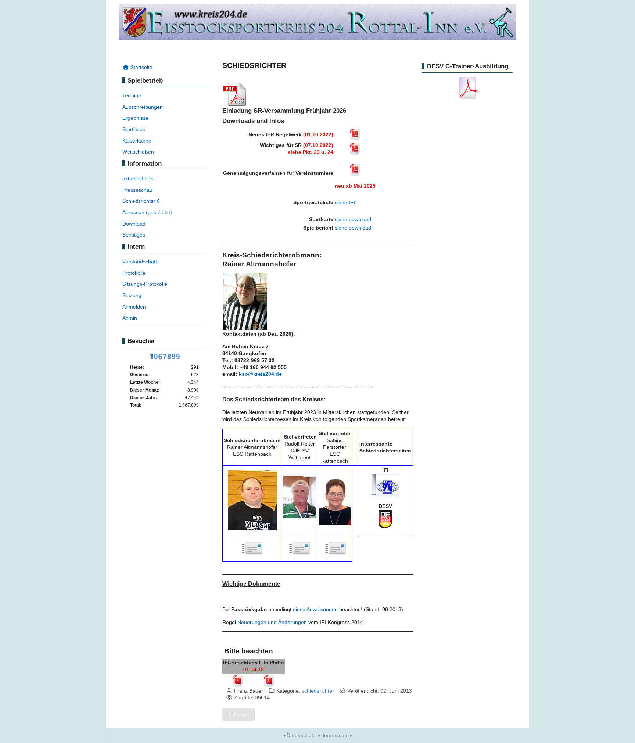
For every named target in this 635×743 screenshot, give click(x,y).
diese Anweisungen (315, 609)
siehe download (353, 219)
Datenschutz (301, 735)
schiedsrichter (318, 691)
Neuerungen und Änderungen (271, 622)
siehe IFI (345, 202)
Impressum (336, 735)
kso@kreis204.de (260, 374)
